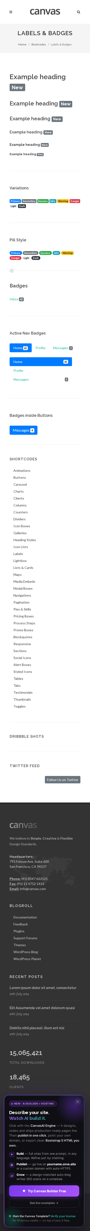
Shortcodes (38, 44)
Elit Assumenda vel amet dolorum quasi (42, 1008)
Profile (40, 348)
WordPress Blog (25, 952)
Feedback (20, 924)
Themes (19, 945)
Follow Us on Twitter (62, 780)
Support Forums (25, 938)
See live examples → (44, 1202)
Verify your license (63, 1216)
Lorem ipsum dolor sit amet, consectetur (43, 988)
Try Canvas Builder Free (47, 1191)
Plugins (18, 931)
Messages (62, 348)
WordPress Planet (27, 959)
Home (22, 44)
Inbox (16, 299)
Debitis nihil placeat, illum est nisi (37, 1028)
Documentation (25, 917)
